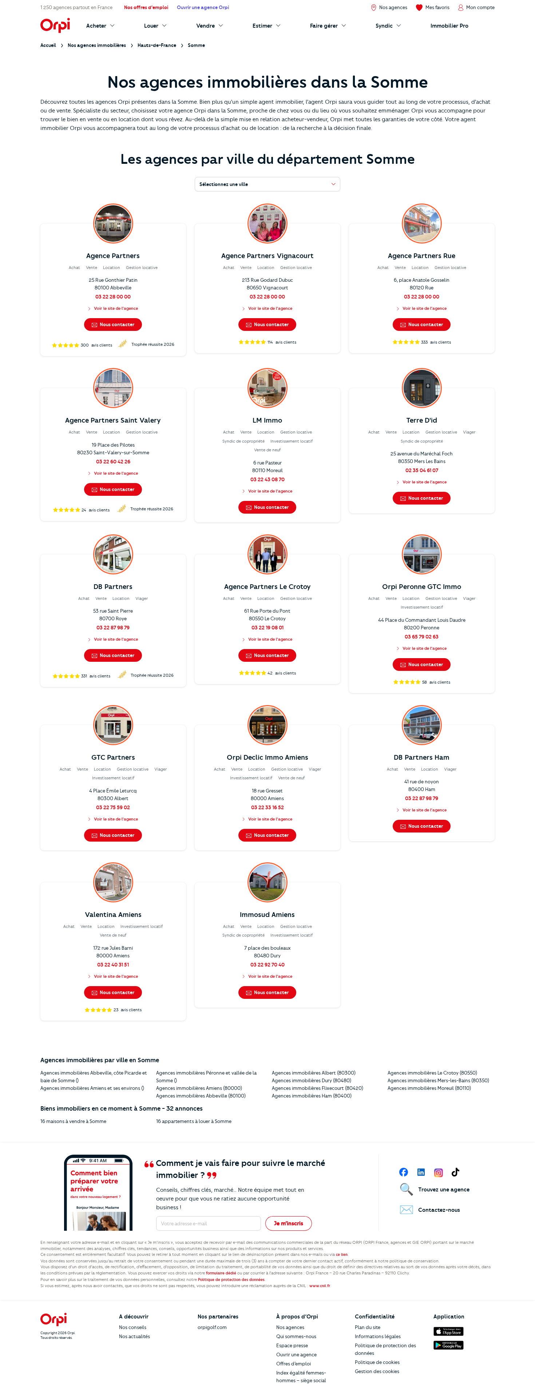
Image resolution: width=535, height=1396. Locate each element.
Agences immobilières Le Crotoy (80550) (432, 1073)
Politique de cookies (377, 1362)
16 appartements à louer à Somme (193, 1121)
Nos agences (290, 1327)
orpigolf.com (212, 1327)
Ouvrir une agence (296, 1354)
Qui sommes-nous (296, 1336)
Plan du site (367, 1327)
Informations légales (378, 1336)
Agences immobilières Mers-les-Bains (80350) (438, 1080)
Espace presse (292, 1345)
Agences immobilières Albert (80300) (314, 1073)
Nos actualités (134, 1336)
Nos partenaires (218, 1316)
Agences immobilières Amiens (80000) (199, 1088)
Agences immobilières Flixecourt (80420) (317, 1088)
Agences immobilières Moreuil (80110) (429, 1088)
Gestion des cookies (377, 1371)
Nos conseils (132, 1327)
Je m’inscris (288, 1223)
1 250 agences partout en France (76, 7)
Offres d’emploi (293, 1364)
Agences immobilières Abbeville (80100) (201, 1096)
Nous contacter (116, 324)
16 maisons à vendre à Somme (73, 1121)
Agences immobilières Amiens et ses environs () (92, 1088)
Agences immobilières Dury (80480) (311, 1080)
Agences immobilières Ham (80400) (312, 1096)
